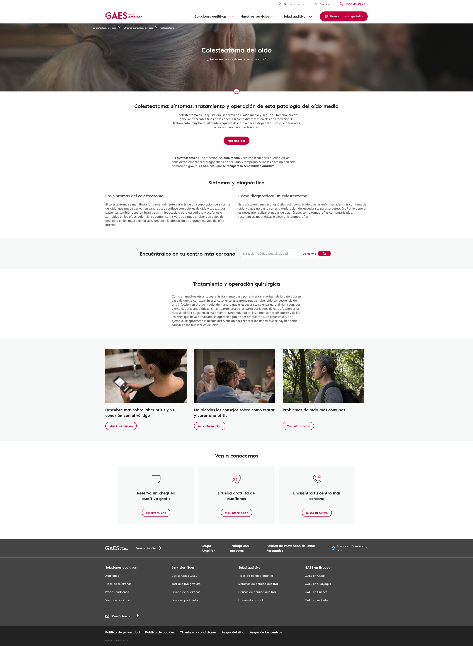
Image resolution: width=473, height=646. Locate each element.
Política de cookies (160, 632)
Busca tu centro (317, 513)
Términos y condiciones (198, 632)
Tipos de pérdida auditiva (255, 575)
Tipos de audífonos (118, 584)
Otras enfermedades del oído (138, 27)
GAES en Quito (315, 575)
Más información (121, 426)
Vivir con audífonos (118, 600)
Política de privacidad (122, 632)
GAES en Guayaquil (318, 584)
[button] (344, 16)
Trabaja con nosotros (239, 548)
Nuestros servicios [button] (255, 16)
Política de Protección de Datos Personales (291, 548)
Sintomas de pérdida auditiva (258, 584)
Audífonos (112, 575)
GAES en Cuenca (316, 592)
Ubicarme (309, 253)
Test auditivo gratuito (186, 584)
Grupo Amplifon (208, 548)
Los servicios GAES (184, 575)
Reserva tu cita (156, 513)
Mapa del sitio (233, 632)
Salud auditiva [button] (294, 16)
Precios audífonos (117, 592)
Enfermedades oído (251, 600)
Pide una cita (236, 140)
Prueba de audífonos (186, 592)
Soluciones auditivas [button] (210, 16)
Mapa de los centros (266, 632)
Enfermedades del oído (104, 27)
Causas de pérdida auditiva (257, 592)
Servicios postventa (185, 600)
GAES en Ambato (316, 600)
